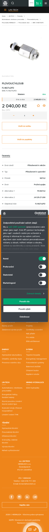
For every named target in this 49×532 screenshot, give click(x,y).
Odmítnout (24, 317)
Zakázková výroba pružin (12, 330)
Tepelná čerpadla (33, 355)
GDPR (11, 520)
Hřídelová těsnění (9, 436)
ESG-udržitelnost (33, 341)
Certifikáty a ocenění (34, 330)
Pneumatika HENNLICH (8, 22)
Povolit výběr (25, 309)
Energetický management (36, 359)
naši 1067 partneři (17, 227)
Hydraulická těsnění (10, 428)
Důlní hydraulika (32, 388)
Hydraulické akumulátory (12, 355)
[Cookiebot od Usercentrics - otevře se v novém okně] (35, 213)
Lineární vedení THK (10, 415)
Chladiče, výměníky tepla (12, 359)
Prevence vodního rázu (11, 363)
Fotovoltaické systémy (35, 363)
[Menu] (45, 3)
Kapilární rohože (32, 374)
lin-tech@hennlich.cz (27, 484)
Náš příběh (30, 333)
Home (3, 16)
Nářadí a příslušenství (10, 450)
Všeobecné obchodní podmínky (27, 520)
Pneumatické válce (24, 22)
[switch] (42, 267)
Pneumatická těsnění (10, 432)
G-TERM (29, 349)
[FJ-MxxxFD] (24, 50)
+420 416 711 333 (28, 481)
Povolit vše (24, 301)
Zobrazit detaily (34, 293)
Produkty (20, 16)
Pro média (30, 337)
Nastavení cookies (24, 523)
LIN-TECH (13, 10)
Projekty (29, 326)
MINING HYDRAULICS (35, 382)
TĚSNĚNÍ (5, 423)
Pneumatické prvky (32, 19)
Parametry (6, 155)
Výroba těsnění (8, 447)
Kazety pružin (7, 326)
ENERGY (5, 349)
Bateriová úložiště (33, 366)
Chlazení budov (32, 370)
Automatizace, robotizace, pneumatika (13, 19)
